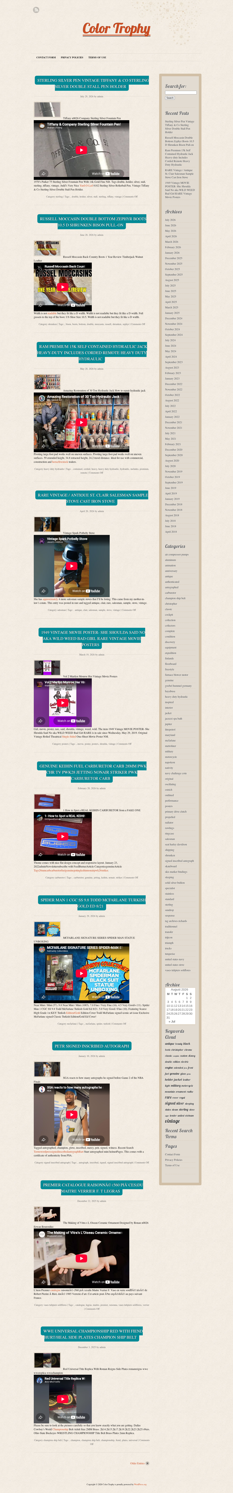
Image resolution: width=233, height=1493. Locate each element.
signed (103, 1162)
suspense (170, 915)
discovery (170, 642)
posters (65, 743)
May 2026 (170, 231)
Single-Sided (69, 736)
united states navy (174, 959)
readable (52, 313)
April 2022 (171, 411)
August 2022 (172, 400)
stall (95, 196)
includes (134, 468)
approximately (50, 599)
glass (183, 1073)
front (190, 1067)
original (169, 778)
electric (184, 1061)
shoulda (103, 743)
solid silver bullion (175, 882)
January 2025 (172, 313)
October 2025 (172, 269)
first (185, 1068)
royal (182, 1097)
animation (170, 565)
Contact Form (46, 57)
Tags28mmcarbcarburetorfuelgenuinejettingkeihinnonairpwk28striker (71, 870)
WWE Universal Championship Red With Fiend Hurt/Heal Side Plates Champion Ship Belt (93, 1334)
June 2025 (170, 291)
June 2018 (170, 526)
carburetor (60, 877)
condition (170, 636)
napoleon (170, 762)
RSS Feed (36, 10)
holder (83, 196)
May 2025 (170, 296)
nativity (169, 767)
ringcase (169, 833)
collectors (170, 625)
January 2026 (172, 252)
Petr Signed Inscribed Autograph (92, 1046)
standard (169, 899)
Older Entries (137, 1463)
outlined (169, 795)
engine (169, 1068)
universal (133, 1440)
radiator (169, 822)
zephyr (126, 324)
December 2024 (173, 318)
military (169, 751)
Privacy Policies (72, 57)
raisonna (113, 1304)
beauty (178, 1043)
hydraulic (124, 468)
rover (175, 1097)
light (167, 1085)
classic (168, 609)
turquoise (170, 953)
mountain (170, 1091)
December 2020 (173, 449)
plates (124, 1440)
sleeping (169, 877)
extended (178, 1067)
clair (85, 610)
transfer (169, 932)
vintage (118, 196)
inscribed (94, 1162)
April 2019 (171, 493)
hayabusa (170, 691)
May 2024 (170, 351)
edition (176, 1061)
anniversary (171, 571)
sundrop (169, 910)
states (168, 1109)
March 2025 (171, 307)
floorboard (170, 664)
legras (89, 1304)
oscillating (170, 784)
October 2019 (172, 477)
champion (75, 1440)
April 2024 (171, 356)
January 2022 (172, 417)
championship (107, 1440)
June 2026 (170, 225)
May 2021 (170, 438)
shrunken (52, 324)
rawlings (169, 828)
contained (77, 468)
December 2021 (173, 422)
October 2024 (172, 329)
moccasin (99, 324)
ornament (181, 1091)
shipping (169, 850)
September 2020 (174, 455)
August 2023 (172, 367)
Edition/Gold (73, 1012)
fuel (167, 1073)
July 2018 (170, 520)
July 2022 (170, 406)
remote (84, 472)
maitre (96, 1304)
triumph (169, 943)
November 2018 (173, 510)
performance (171, 800)
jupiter (168, 724)
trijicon (168, 937)
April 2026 (171, 236)
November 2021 (173, 427)
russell (108, 324)
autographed (171, 587)
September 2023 (174, 362)
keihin (104, 877)
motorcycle (171, 757)
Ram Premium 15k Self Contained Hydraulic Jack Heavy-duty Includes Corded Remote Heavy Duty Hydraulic (92, 352)
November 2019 (173, 471)
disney (191, 1055)
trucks (168, 948)
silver (89, 196)
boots (74, 324)
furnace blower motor (176, 674)
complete (170, 631)
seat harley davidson (176, 844)
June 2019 (170, 488)
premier (104, 1304)
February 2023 (173, 373)
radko (190, 1091)
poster (87, 743)
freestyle (169, 669)
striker (119, 877)
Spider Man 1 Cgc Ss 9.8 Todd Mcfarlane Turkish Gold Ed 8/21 (93, 903)
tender (173, 1115)
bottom (82, 324)
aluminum (170, 560)
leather (187, 1079)
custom (183, 1055)
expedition (170, 653)
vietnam (189, 1115)
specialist (170, 888)
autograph (83, 1162)
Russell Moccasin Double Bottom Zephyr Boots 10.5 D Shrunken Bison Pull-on (93, 222)
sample (102, 610)
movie (80, 743)
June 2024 (170, 345)
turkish (107, 1023)
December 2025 (173, 258)
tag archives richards (176, 921)
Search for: (175, 86)
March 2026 (171, 241)
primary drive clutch (176, 811)
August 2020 (172, 460)
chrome (188, 1049)
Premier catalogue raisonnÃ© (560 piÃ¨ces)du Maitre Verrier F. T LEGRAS (93, 1188)
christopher (171, 603)
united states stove (174, 964)
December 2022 (173, 384)
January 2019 (172, 499)
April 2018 (171, 531)
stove (109, 610)
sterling (59, 196)
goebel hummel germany (178, 685)
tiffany (110, 196)
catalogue (55, 1290)
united (181, 1115)
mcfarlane (72, 1023)
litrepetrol (170, 729)
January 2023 (172, 378)
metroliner (170, 746)
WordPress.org (140, 1484)
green (189, 1074)
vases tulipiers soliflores (55, 1304)
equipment (170, 647)
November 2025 (173, 263)
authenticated (172, 581)
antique (78, 610)
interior (169, 707)
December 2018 (173, 504)
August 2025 (172, 280)
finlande (169, 658)
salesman (61, 610)
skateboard (171, 866)
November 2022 (173, 389)
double (75, 196)
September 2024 (174, 334)
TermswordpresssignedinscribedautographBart (58, 1151)
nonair (112, 877)
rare (168, 1097)
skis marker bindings (176, 871)
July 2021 (170, 433)
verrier (146, 1304)
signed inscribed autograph (57, 1162)
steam (175, 1109)
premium (144, 468)
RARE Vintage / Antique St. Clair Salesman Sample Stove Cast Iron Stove (93, 498)
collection (170, 620)
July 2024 (170, 340)
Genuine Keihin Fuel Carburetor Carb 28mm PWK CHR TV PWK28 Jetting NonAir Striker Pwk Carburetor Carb (93, 772)
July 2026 (170, 220)
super (167, 1116)
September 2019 (174, 482)
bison (68, 324)
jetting (97, 877)
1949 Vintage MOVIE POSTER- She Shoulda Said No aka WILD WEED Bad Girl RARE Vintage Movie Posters (93, 638)
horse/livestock (60, 461)
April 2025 (171, 302)
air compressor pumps (177, 554)
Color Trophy (116, 28)
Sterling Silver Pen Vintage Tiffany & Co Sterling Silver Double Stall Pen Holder (93, 83)
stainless (169, 893)
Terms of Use (97, 57)
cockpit (169, 614)
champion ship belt (52, 1440)
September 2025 (174, 274)
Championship (60, 1429)
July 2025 (170, 285)
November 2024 (173, 324)
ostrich (168, 789)
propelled (170, 817)
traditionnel (171, 926)
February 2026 (173, 247)
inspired (169, 702)
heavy (94, 468)
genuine (88, 877)
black (186, 1044)
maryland (170, 735)
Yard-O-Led (86, 185)
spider (99, 1023)
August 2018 (172, 515)
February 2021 (173, 444)
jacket (168, 713)
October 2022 (172, 395)
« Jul (172, 1021)
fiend (118, 1440)
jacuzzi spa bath (173, 718)
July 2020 (170, 466)
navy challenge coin (176, 773)
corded (87, 468)
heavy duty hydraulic (54, 468)
